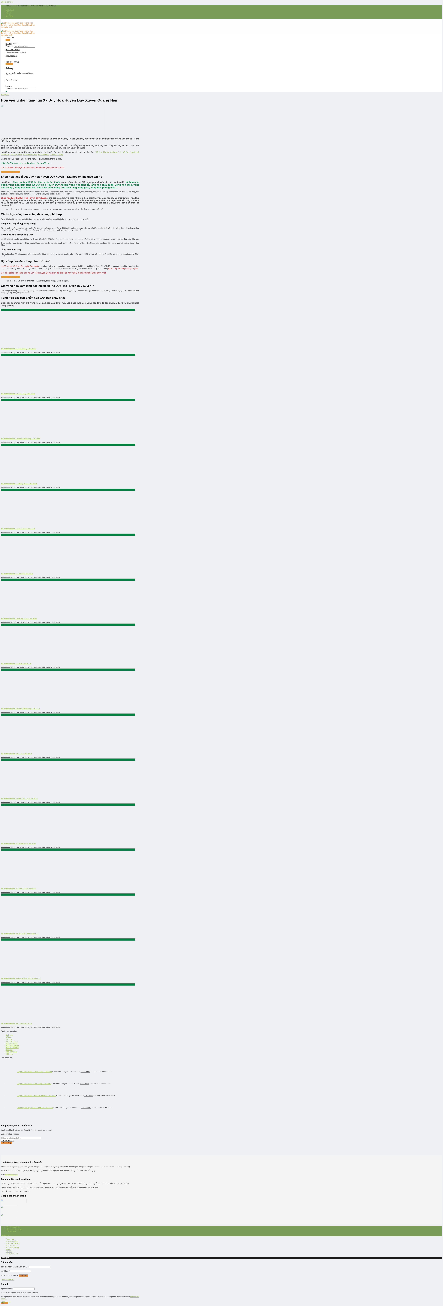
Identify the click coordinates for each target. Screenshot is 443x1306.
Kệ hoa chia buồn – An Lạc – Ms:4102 (16, 753)
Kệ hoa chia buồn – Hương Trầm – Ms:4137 (19, 618)
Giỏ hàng (9, 16)
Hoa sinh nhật (11, 56)
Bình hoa (9, 1035)
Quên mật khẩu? (7, 1280)
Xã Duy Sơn (16, 154)
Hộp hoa (9, 1054)
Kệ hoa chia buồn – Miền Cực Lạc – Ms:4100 (19, 798)
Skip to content (7, 2)
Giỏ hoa (9, 74)
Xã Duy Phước (30, 154)
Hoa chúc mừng (12, 62)
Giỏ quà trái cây (12, 80)
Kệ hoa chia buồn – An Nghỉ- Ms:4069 (16, 1023)
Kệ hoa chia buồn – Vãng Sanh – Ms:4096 (18, 888)
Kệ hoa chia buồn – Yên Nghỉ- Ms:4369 (17, 573)
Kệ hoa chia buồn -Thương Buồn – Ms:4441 (19, 484)
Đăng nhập (23, 1275)
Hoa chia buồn (12, 44)
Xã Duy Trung (56, 154)
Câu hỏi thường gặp (14, 1229)
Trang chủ (10, 37)
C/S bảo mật (11, 1231)
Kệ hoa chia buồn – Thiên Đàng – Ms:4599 (18, 349)
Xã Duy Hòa (43, 154)
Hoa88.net (5, 1235)
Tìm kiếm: (9, 88)
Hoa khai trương (12, 1048)
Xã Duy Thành (102, 152)
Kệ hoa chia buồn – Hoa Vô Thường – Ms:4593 (20, 439)
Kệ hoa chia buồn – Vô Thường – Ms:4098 (18, 843)
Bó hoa (8, 68)
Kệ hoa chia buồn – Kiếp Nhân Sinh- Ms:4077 (19, 933)
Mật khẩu (5, 1271)
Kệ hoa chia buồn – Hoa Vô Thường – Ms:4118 (20, 708)
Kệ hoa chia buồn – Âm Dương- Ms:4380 (18, 529)
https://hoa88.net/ (11, 1175)
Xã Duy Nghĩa (129, 152)
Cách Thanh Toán (13, 1227)
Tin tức (8, 14)
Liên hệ (9, 12)
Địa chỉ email (7, 1289)
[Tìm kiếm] (6, 91)
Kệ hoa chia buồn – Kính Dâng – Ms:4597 (18, 394)
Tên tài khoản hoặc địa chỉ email (15, 1267)
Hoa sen (9, 1050)
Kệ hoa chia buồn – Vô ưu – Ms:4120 (16, 663)
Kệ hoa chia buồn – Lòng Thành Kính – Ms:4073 (20, 978)
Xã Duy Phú (115, 152)
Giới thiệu (10, 10)
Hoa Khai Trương (13, 50)
